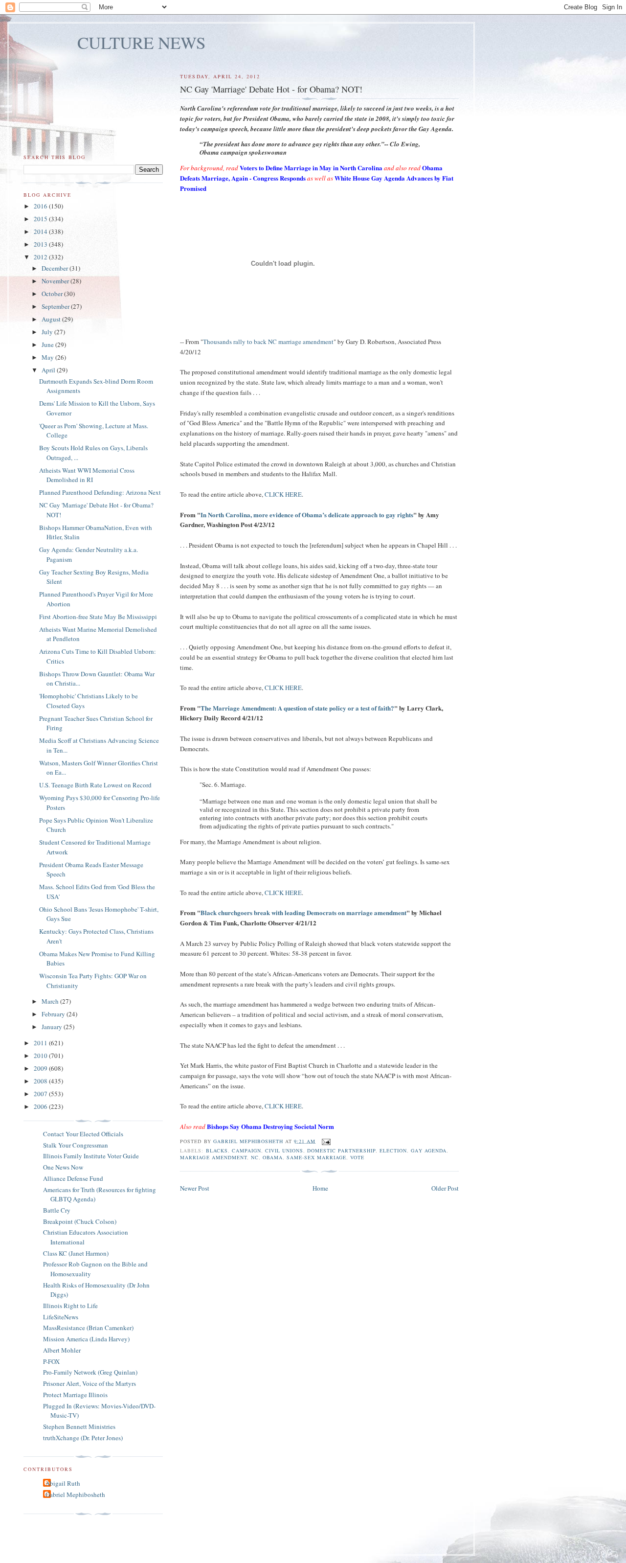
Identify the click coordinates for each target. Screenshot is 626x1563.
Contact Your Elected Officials (83, 1133)
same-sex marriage (316, 1157)
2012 (41, 257)
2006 (41, 1106)
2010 (41, 1055)
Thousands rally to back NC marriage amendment (268, 341)
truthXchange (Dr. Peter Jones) (83, 1437)
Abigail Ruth (62, 1483)
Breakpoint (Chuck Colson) (79, 1221)
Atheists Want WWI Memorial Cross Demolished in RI (86, 475)
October (53, 293)
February (54, 1014)
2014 (41, 231)
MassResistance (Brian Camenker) (88, 1327)
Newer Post (194, 1188)
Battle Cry (56, 1210)
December (55, 268)
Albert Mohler (62, 1350)
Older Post (445, 1188)
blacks (217, 1150)
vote (357, 1157)
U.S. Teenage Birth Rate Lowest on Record (95, 785)
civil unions (284, 1150)
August (52, 319)
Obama (273, 1157)
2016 (41, 206)
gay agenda (428, 1150)
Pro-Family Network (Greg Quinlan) (90, 1372)
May (48, 357)
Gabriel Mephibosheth (75, 1494)
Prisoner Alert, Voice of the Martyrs (89, 1383)
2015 (41, 218)
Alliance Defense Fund (73, 1178)
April (49, 370)
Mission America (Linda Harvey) (86, 1338)
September (56, 306)
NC (255, 1157)
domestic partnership (341, 1150)
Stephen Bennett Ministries (79, 1426)
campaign (246, 1150)
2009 (41, 1068)
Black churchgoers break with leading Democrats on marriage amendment (303, 912)
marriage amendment (213, 1157)
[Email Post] (326, 1140)
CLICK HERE (283, 494)
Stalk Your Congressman (75, 1145)
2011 (41, 1042)
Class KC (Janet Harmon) (76, 1253)
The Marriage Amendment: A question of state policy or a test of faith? (297, 708)
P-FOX (51, 1361)
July (48, 331)
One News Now (63, 1167)
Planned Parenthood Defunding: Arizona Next (100, 492)
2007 (41, 1093)
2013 (41, 244)
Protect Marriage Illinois (75, 1394)
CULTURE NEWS (141, 42)
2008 (41, 1081)
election (393, 1150)
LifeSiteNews (60, 1316)
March (51, 1001)
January (53, 1026)
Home (320, 1188)
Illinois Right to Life (70, 1305)
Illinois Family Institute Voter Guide (91, 1155)
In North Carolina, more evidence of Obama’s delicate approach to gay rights (307, 514)
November (56, 280)
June (48, 344)
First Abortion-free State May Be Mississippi (98, 616)
